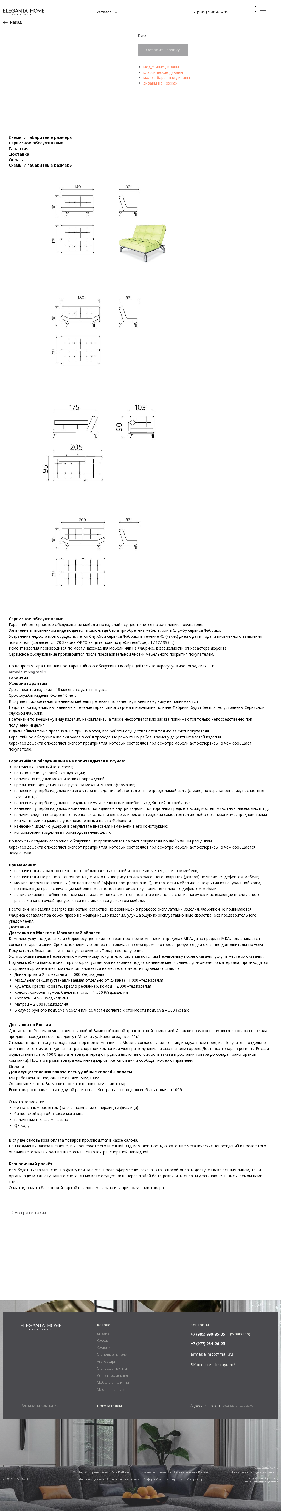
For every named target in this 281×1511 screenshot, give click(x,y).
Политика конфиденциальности (255, 1472)
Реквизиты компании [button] (40, 1405)
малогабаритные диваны (166, 77)
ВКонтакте (200, 1364)
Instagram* (225, 1364)
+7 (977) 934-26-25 (207, 1343)
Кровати (104, 1347)
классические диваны (163, 72)
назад (16, 22)
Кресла (103, 1340)
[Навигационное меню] (263, 10)
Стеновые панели (112, 1354)
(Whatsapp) (240, 1333)
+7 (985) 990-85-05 (210, 12)
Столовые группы (112, 1368)
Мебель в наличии (113, 1382)
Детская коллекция (112, 1375)
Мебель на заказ (110, 1389)
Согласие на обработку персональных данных (261, 1479)
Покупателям (109, 1405)
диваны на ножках (160, 83)
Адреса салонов (205, 1405)
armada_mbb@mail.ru (28, 672)
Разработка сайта (265, 1467)
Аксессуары (107, 1361)
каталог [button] (104, 12)
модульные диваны (161, 66)
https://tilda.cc (173, 1317)
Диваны (103, 1333)
